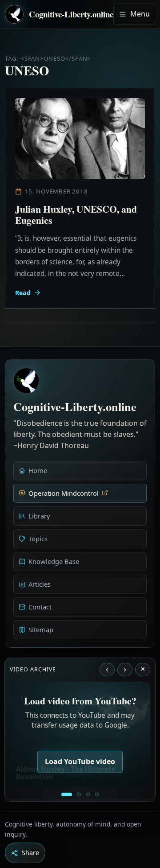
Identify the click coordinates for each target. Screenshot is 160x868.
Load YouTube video (80, 761)
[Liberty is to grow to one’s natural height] (88, 794)
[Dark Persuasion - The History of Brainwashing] (97, 794)
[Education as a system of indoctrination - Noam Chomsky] (79, 794)
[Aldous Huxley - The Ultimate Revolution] (66, 794)
